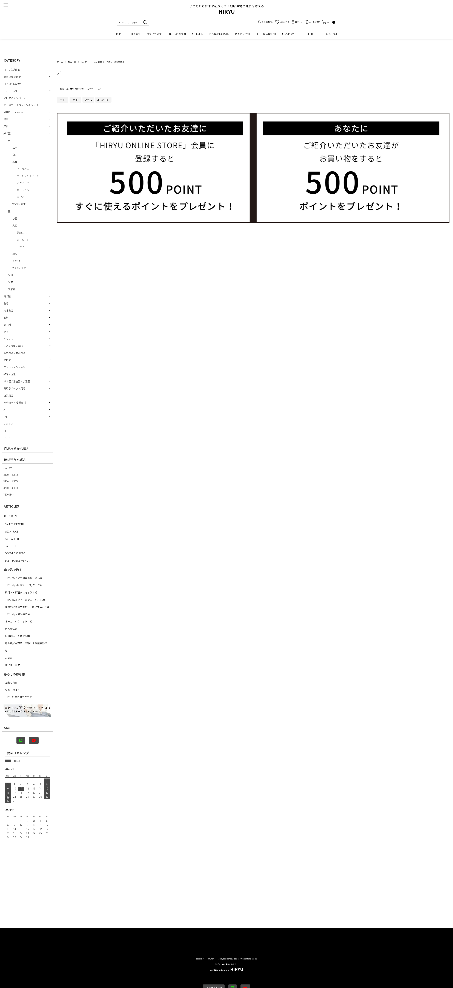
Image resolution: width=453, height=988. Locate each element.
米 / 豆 (7, 133)
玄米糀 (11, 289)
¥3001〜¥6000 (11, 481)
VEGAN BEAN (19, 268)
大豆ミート (23, 239)
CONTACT (331, 34)
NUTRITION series (13, 112)
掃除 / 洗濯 (10, 374)
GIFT (6, 431)
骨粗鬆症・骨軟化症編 (17, 636)
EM (5, 416)
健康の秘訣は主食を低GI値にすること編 (27, 607)
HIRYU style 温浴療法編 (17, 614)
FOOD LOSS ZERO (15, 553)
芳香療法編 (11, 628)
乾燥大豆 (22, 232)
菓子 (6, 331)
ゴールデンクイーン (28, 176)
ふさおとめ (23, 183)
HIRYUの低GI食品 (13, 84)
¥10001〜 (8, 494)
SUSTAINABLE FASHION (17, 560)
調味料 (7, 324)
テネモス (8, 424)
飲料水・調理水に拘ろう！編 (21, 592)
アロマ (7, 360)
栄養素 (8, 657)
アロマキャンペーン (15, 98)
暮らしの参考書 (178, 34)
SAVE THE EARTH (14, 524)
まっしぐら (23, 190)
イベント (8, 438)
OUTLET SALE (11, 91)
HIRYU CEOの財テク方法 (18, 697)
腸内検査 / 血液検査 (14, 353)
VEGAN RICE (19, 204)
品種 (14, 161)
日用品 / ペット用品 (14, 388)
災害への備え (12, 690)
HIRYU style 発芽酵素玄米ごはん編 (23, 578)
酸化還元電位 (12, 665)
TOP (119, 34)
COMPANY (294, 33)
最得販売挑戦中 (12, 76)
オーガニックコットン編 (18, 621)
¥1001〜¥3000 (11, 475)
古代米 (20, 197)
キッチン (8, 339)
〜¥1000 (8, 468)
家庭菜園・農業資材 (15, 402)
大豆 (14, 225)
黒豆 (14, 254)
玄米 (14, 147)
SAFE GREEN (12, 538)
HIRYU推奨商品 (12, 69)
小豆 (14, 218)
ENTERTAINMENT (268, 34)
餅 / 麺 (7, 296)
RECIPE (200, 33)
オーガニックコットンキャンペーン (23, 105)
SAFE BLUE (11, 546)
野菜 (6, 119)
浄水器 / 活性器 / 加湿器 (17, 381)
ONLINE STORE (222, 33)
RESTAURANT (242, 34)
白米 (14, 154)
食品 (6, 303)
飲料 (6, 317)
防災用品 (8, 395)
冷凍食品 (8, 310)
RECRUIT (313, 34)
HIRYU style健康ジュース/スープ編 (23, 585)
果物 (6, 126)
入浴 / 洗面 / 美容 (13, 346)
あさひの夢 (23, 169)
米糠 (10, 282)
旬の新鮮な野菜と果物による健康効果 (26, 643)
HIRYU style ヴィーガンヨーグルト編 (25, 599)
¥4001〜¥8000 (11, 488)
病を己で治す (154, 34)
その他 (20, 246)
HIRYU (226, 967)
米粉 (10, 275)
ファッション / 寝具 (14, 367)
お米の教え (11, 682)
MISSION (135, 34)
